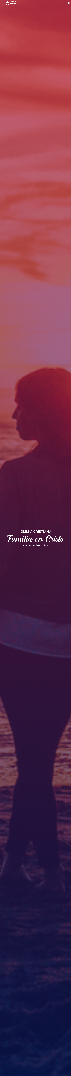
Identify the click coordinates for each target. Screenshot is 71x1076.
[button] (68, 3)
